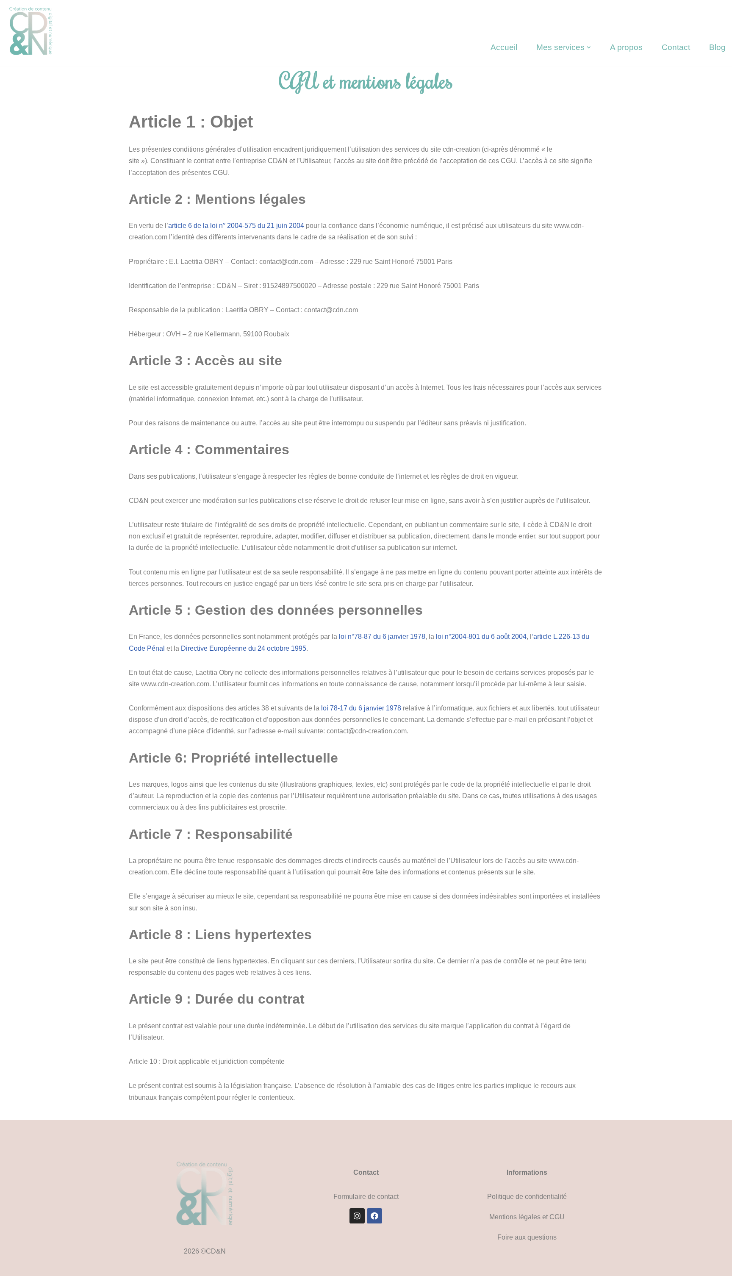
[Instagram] (357, 1215)
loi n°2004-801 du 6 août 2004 (481, 636)
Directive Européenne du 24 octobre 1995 (243, 648)
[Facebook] (374, 1215)
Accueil (504, 47)
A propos (626, 47)
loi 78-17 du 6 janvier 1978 (360, 708)
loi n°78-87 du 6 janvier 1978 (382, 636)
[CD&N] (33, 31)
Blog (717, 47)
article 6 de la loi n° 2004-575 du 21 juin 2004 (236, 225)
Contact (676, 47)
